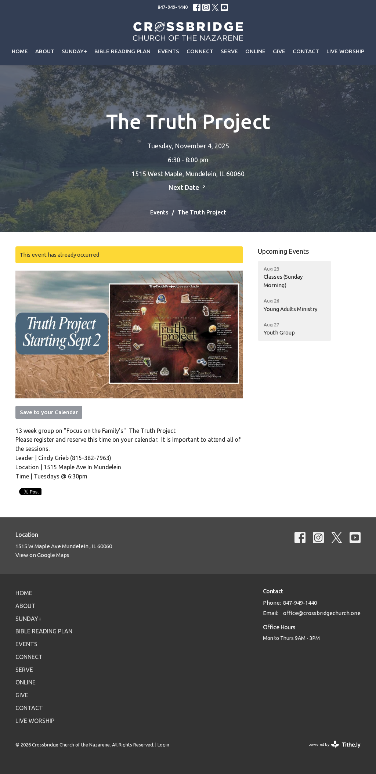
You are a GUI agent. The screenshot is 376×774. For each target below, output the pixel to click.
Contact (306, 51)
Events (168, 51)
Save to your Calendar (49, 412)
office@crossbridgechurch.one (322, 613)
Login (163, 744)
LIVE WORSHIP (345, 51)
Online (255, 51)
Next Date (184, 187)
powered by (331, 750)
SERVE (229, 51)
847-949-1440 (173, 7)
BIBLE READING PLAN (122, 51)
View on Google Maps (42, 555)
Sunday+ (74, 51)
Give (279, 51)
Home (20, 51)
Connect (200, 51)
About (44, 51)
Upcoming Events (283, 251)
